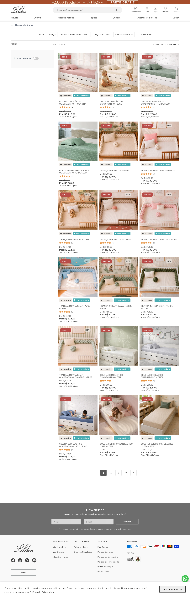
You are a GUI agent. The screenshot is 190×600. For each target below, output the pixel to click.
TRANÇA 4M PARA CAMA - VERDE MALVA (116, 307)
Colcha (41, 34)
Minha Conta (103, 571)
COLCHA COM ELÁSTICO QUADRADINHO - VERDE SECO (155, 102)
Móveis (14, 17)
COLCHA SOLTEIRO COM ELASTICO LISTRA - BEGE (157, 445)
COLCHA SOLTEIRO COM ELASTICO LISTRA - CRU (116, 445)
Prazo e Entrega (105, 566)
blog (24, 572)
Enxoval (37, 17)
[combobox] (87, 10)
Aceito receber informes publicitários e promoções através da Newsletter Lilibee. (97, 529)
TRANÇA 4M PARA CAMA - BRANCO (158, 170)
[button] (14, 18)
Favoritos (165, 12)
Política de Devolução (108, 557)
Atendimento (135, 12)
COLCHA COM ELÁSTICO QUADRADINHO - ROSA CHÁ (72, 102)
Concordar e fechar (172, 589)
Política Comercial (106, 552)
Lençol (52, 34)
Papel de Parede (65, 17)
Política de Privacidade (42, 592)
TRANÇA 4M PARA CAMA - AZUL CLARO (74, 307)
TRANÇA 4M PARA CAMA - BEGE (115, 239)
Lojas (147, 12)
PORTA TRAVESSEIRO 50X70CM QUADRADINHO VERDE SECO (74, 171)
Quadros (117, 17)
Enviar (127, 522)
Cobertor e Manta (124, 34)
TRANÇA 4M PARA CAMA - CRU (74, 239)
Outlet (175, 17)
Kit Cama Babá (145, 34)
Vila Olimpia (58, 552)
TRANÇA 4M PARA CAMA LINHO (115, 170)
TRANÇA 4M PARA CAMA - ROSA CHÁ (159, 239)
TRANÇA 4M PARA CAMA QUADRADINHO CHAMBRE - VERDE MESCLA (75, 377)
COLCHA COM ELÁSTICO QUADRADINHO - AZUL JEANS (73, 445)
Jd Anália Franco (60, 557)
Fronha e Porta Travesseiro (74, 34)
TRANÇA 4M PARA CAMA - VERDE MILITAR (157, 307)
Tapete (93, 17)
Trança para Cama (101, 34)
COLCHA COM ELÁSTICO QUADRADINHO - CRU (111, 376)
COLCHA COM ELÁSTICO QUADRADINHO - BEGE (111, 102)
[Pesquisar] (117, 10)
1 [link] (103, 472)
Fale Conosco (104, 547)
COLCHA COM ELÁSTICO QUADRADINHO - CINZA (152, 376)
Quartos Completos (147, 17)
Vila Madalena (59, 547)
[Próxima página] (133, 473)
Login (155, 12)
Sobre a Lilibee (81, 547)
